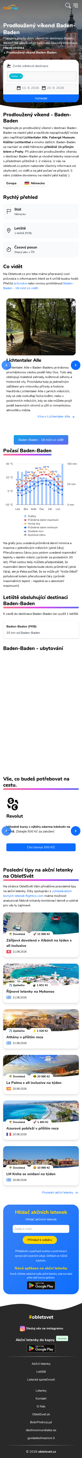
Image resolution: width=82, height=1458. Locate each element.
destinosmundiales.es (41, 1430)
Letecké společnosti (41, 1379)
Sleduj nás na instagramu (44, 1328)
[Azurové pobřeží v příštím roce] (41, 1112)
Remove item (20, 76)
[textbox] (25, 76)
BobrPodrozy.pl (41, 1422)
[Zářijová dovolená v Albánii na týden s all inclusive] (41, 923)
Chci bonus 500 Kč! (41, 847)
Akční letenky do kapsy (41, 1339)
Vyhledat (41, 98)
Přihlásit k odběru (39, 1240)
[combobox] (41, 76)
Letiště (41, 1372)
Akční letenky (41, 1364)
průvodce (20, 283)
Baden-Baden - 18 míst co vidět (41, 440)
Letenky (41, 1390)
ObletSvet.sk (41, 1414)
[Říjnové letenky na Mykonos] (41, 975)
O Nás (41, 1406)
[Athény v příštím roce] (41, 1020)
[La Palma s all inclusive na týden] (41, 1066)
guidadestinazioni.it (41, 1438)
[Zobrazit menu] (75, 5)
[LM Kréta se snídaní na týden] (41, 1157)
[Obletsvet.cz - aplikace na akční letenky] (41, 1285)
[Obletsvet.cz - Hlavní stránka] (10, 5)
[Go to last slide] (6, 365)
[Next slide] (75, 365)
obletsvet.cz (47, 1452)
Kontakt (41, 1398)
